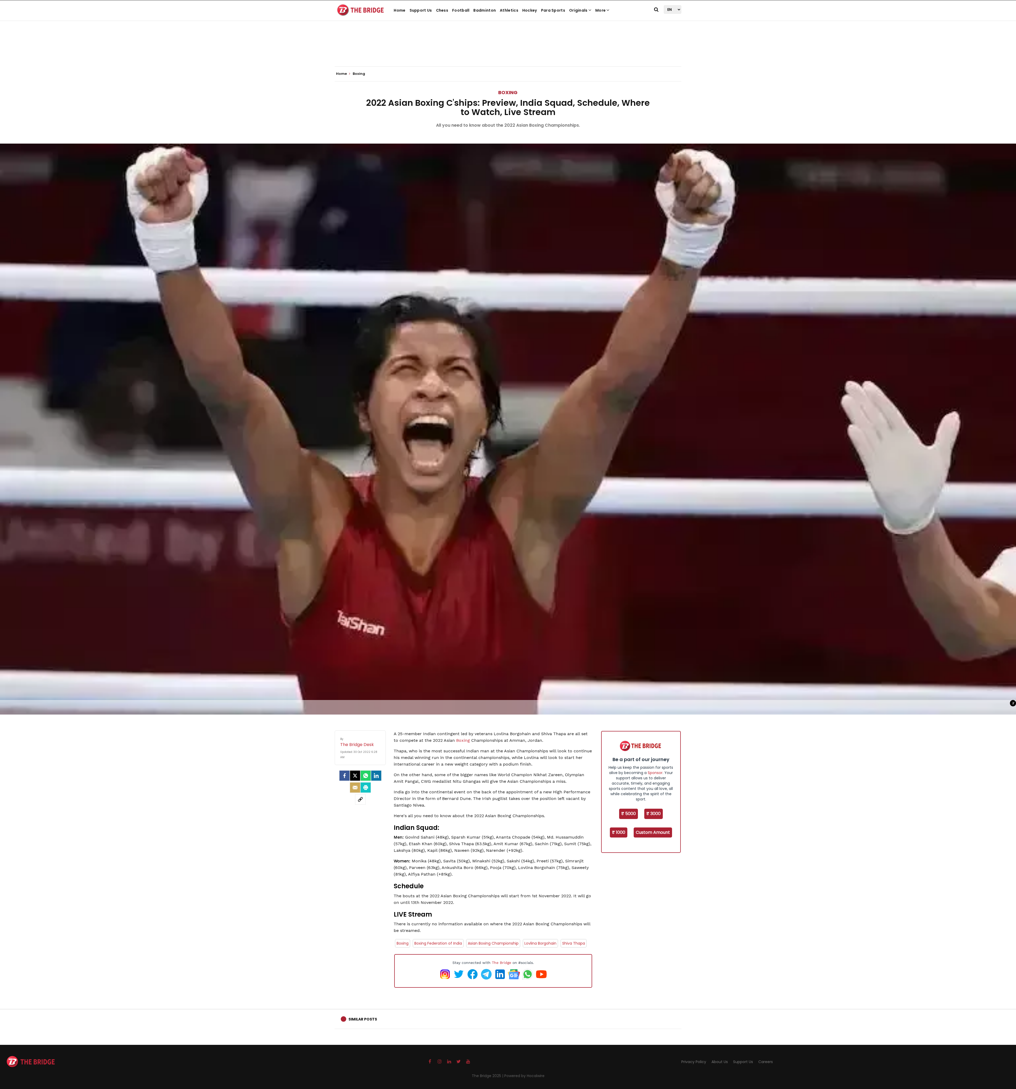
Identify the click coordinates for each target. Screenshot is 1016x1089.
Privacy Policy (693, 1061)
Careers (765, 1061)
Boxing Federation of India (438, 943)
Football (460, 10)
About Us (719, 1061)
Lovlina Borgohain (540, 943)
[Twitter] (355, 775)
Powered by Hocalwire (524, 1075)
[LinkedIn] (376, 775)
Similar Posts (362, 1019)
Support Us (421, 10)
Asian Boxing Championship (493, 943)
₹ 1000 (618, 832)
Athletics (509, 10)
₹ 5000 (628, 814)
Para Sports (553, 10)
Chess (442, 10)
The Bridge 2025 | (488, 1075)
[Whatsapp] (365, 775)
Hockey (529, 10)
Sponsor (655, 772)
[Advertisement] (508, 50)
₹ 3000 (653, 814)
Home (399, 10)
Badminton (484, 10)
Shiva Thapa (573, 943)
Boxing (508, 92)
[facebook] (344, 775)
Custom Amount (653, 832)
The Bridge (501, 962)
